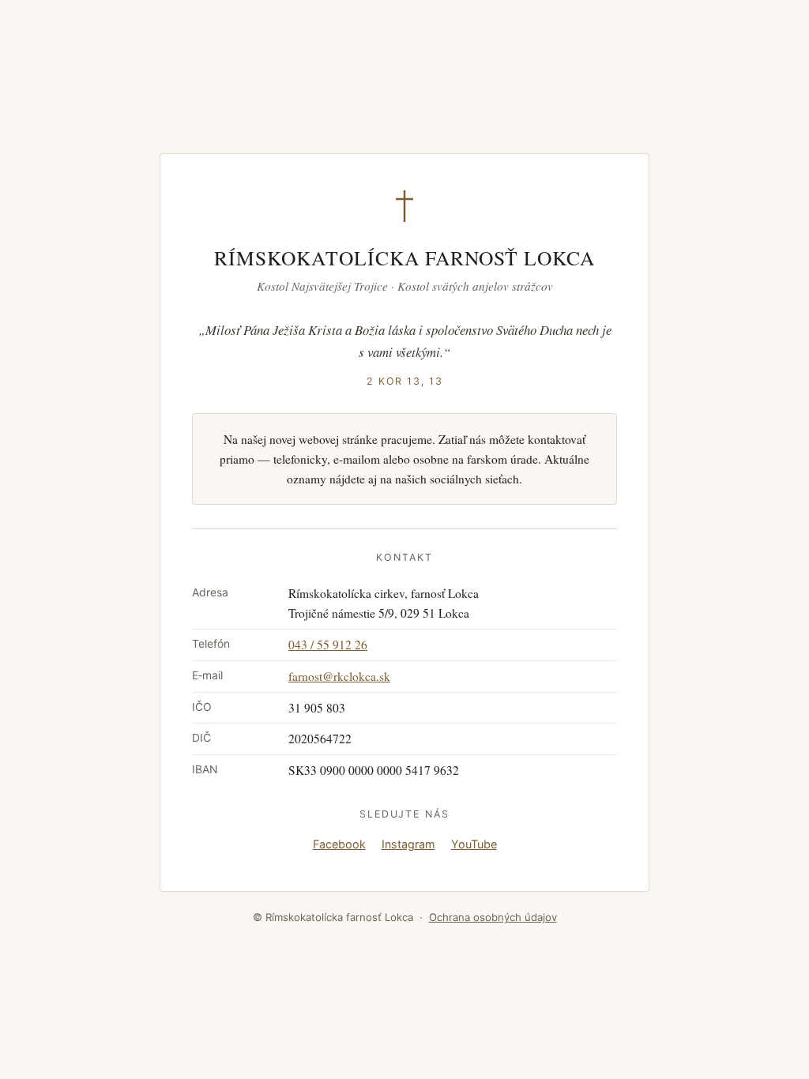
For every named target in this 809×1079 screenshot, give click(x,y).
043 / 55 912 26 (327, 644)
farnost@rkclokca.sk (339, 676)
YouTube (474, 844)
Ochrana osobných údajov (493, 917)
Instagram (408, 844)
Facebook (339, 844)
